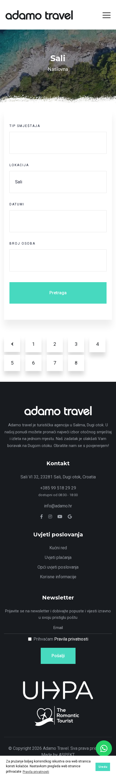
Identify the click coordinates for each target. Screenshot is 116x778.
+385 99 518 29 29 (58, 487)
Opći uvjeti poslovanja (58, 567)
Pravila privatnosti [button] (36, 772)
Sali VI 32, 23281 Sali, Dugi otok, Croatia (58, 476)
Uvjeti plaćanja (58, 557)
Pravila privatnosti (71, 639)
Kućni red (58, 547)
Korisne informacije (58, 576)
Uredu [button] (102, 767)
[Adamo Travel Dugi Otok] (39, 14)
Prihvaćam (60, 639)
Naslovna (58, 69)
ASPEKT (67, 754)
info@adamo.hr (58, 505)
